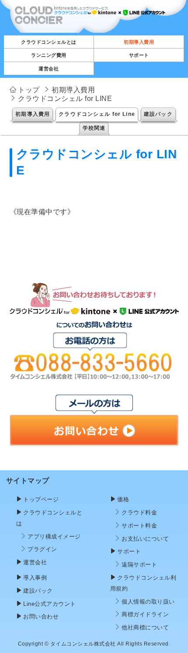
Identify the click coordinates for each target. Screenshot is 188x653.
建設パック (158, 114)
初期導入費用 (32, 114)
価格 (123, 499)
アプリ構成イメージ (54, 536)
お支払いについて (145, 538)
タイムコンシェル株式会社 (83, 644)
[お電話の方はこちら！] (94, 378)
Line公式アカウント (49, 604)
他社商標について (145, 627)
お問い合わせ (41, 616)
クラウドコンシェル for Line (97, 114)
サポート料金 (139, 525)
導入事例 (35, 577)
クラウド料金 (139, 512)
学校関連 (94, 128)
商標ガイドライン (145, 614)
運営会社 (35, 562)
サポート (129, 551)
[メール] (94, 440)
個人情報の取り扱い (148, 601)
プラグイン (42, 549)
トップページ (41, 499)
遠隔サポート (139, 564)
